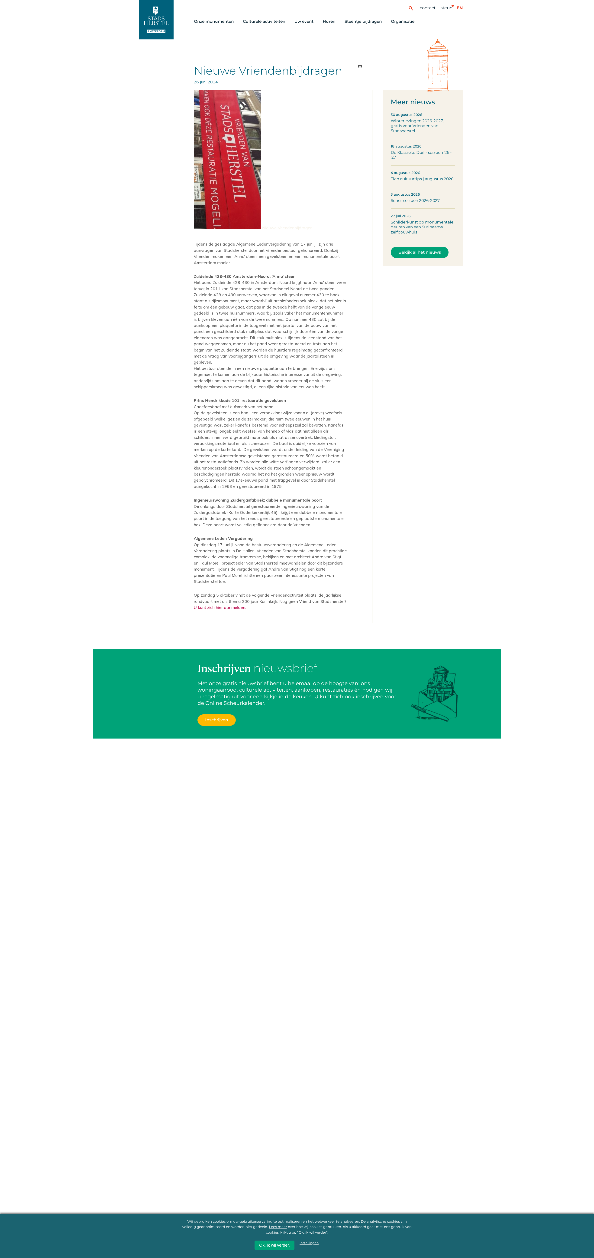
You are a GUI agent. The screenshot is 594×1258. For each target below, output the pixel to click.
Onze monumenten (214, 21)
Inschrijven (216, 719)
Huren (329, 21)
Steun (446, 7)
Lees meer (278, 1227)
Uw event (303, 21)
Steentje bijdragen (363, 21)
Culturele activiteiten (264, 21)
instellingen (309, 1243)
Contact (428, 7)
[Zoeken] (410, 8)
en (460, 7)
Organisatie (402, 21)
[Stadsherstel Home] (156, 19)
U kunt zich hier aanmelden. (220, 607)
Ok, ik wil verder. (274, 1245)
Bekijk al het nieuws (419, 252)
